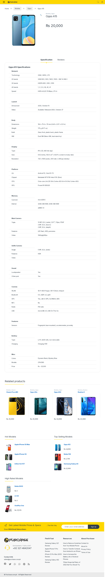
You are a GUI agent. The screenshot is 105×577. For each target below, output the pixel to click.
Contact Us (84, 543)
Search (98, 2)
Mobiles (17, 8)
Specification (46, 60)
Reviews (60, 60)
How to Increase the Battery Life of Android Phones (70, 556)
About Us (84, 546)
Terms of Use (85, 552)
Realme (85, 390)
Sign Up (93, 527)
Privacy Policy (86, 549)
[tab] (46, 61)
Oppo (29, 8)
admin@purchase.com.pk (12, 559)
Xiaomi (13, 390)
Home (7, 8)
